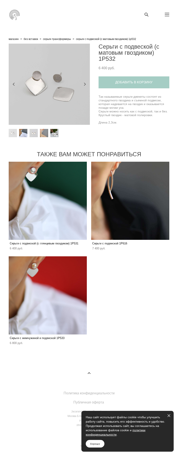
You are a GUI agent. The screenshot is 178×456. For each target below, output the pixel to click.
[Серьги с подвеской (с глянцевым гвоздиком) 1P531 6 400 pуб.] (48, 201)
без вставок (31, 39)
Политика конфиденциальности (89, 393)
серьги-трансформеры (57, 39)
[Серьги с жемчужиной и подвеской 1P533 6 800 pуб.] (48, 295)
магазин (14, 39)
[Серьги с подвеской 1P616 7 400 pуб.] (130, 201)
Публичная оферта (88, 402)
